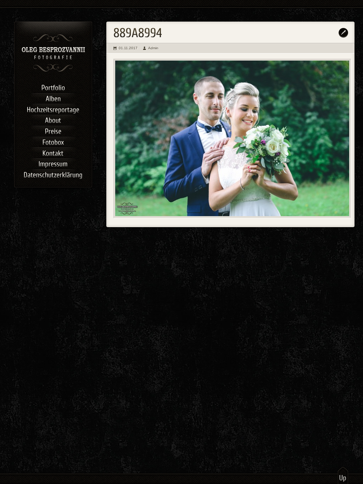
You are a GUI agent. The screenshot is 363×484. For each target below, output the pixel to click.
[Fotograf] (53, 70)
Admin (153, 48)
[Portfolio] (53, 86)
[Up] (343, 475)
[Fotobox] (53, 141)
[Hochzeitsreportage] (53, 108)
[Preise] (53, 130)
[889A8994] (232, 138)
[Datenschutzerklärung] (53, 174)
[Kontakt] (53, 152)
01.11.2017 (128, 48)
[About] (53, 119)
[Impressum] (53, 163)
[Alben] (53, 97)
